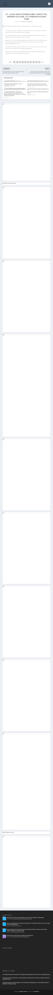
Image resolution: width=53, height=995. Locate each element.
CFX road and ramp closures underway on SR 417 (38, 92)
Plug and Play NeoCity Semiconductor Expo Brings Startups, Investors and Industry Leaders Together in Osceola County (27, 930)
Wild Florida (29, 919)
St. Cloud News (28, 21)
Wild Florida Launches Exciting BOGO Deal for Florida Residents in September (25, 917)
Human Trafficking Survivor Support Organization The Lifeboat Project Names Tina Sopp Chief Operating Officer (28, 924)
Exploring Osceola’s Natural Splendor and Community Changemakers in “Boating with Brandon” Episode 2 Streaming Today (26, 983)
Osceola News (18, 925)
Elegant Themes (23, 991)
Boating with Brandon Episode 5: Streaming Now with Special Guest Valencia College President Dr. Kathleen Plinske (26, 978)
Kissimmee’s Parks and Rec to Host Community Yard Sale (13, 84)
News (23, 21)
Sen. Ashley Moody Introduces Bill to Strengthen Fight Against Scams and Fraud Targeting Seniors (26, 974)
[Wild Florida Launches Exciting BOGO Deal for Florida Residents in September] (4, 918)
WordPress (36, 991)
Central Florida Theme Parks (18, 919)
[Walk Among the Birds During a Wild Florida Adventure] (4, 936)
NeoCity (14, 932)
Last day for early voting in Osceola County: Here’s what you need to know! (37, 84)
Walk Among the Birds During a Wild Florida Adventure (20, 935)
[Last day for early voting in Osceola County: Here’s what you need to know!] (38, 81)
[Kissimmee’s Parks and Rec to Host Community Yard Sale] (15, 81)
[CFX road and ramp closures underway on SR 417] (38, 89)
